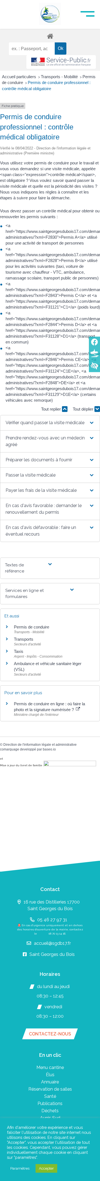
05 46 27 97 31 (52, 919)
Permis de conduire (31, 627)
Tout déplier (83, 409)
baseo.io (49, 749)
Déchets (50, 1110)
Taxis (18, 651)
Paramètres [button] (19, 1168)
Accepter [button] (46, 1168)
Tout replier (51, 409)
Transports (23, 639)
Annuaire (50, 1082)
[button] (50, 422)
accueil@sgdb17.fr (52, 943)
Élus (50, 1074)
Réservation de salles (50, 1089)
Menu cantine (50, 1067)
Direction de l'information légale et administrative (40, 745)
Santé (50, 1096)
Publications (50, 1103)
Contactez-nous (50, 1034)
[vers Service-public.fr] (61, 62)
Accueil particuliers (19, 76)
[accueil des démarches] (50, 36)
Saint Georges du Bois (52, 954)
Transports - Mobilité (60, 76)
